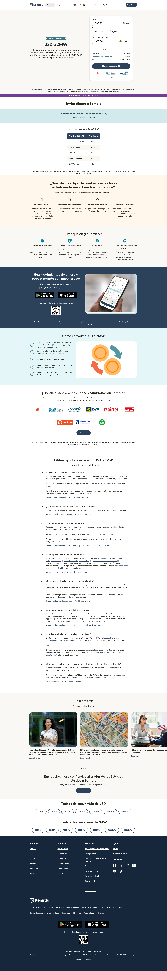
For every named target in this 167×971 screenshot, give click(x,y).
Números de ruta (91, 871)
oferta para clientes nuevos (105, 484)
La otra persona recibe (100, 37)
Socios (87, 866)
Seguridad (66, 913)
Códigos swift (90, 854)
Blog (31, 854)
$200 (95, 32)
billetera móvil (116, 558)
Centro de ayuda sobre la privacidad (44, 913)
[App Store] (67, 295)
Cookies (100, 913)
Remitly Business (64, 863)
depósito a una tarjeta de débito (77, 561)
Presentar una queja (121, 854)
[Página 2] (83, 769)
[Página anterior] (79, 768)
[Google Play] (45, 295)
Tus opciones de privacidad (112, 907)
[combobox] (126, 41)
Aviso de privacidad (90, 907)
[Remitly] (36, 5)
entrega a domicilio (54, 561)
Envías (94, 19)
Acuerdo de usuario (37, 907)
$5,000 (114, 32)
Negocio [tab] (60, 5)
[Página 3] (86, 769)
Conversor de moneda (94, 881)
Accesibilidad (89, 913)
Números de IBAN (92, 876)
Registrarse (131, 5)
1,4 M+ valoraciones (57, 288)
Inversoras (34, 868)
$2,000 (104, 32)
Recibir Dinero (63, 854)
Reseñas (33, 873)
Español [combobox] (93, 5)
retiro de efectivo (101, 558)
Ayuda (105, 5)
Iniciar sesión (118, 5)
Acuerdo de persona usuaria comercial (63, 907)
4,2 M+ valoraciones (57, 285)
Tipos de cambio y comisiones (97, 849)
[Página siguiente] (88, 768)
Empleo (33, 863)
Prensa (32, 858)
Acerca (33, 849)
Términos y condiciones (91, 91)
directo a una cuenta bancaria (106, 561)
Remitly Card (63, 858)
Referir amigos (90, 886)
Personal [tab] (50, 5)
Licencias (77, 913)
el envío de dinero (65, 527)
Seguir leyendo (35, 758)
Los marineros (90, 891)
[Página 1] (81, 769)
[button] (75, 5)
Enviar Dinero (63, 849)
